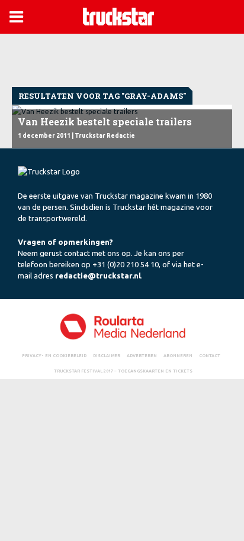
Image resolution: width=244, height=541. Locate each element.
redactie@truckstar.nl (98, 275)
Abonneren (177, 355)
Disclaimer (106, 355)
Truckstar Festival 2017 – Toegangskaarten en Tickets (123, 370)
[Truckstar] (118, 16)
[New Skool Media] (122, 326)
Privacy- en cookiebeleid (54, 355)
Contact (209, 355)
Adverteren (142, 355)
